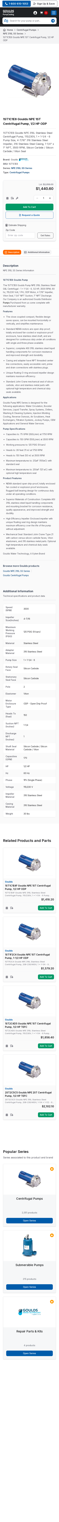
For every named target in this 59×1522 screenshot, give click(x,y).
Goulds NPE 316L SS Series (16, 571)
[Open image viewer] (29, 81)
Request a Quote (31, 215)
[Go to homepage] (8, 13)
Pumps (6, 302)
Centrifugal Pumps (26, 30)
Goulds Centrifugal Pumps (16, 575)
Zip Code (10, 230)
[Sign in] (35, 13)
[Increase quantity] (50, 198)
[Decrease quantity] (37, 198)
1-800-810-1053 (18, 3)
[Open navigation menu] (54, 12)
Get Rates (45, 235)
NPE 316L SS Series (13, 33)
